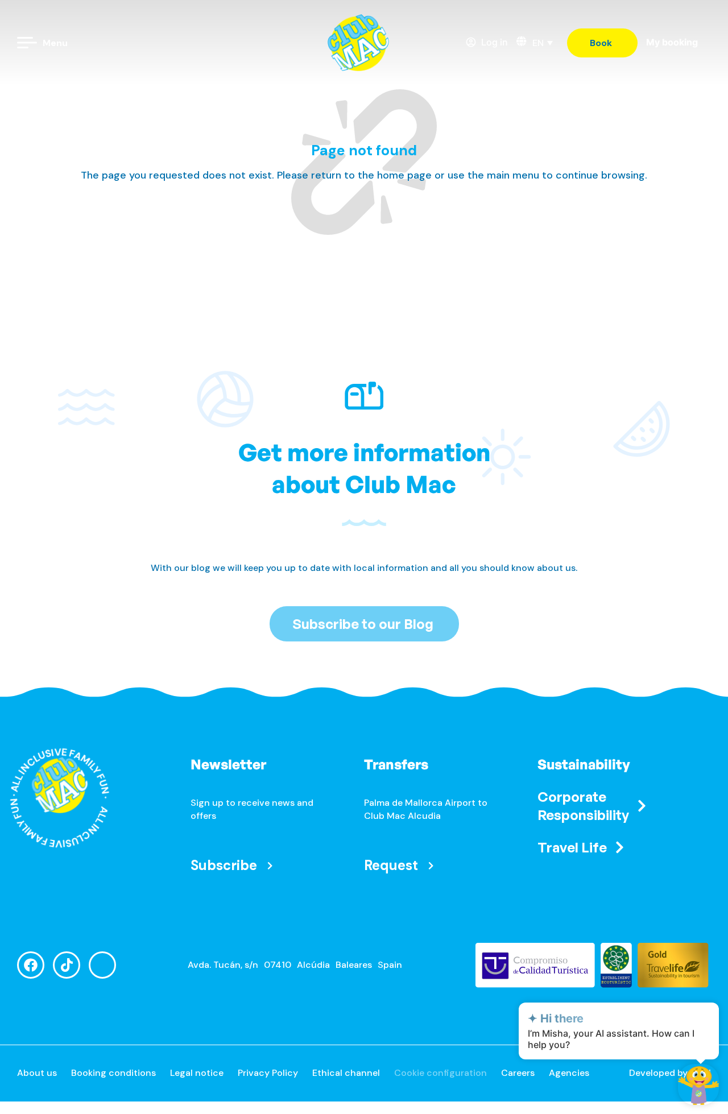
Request (391, 865)
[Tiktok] (66, 965)
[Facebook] (30, 965)
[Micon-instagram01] (102, 965)
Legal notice (197, 1073)
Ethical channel (346, 1073)
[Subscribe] (270, 866)
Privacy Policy (268, 1073)
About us (37, 1073)
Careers (518, 1073)
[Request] (431, 866)
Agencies (569, 1073)
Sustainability (583, 764)
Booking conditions (113, 1073)
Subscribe (224, 865)
